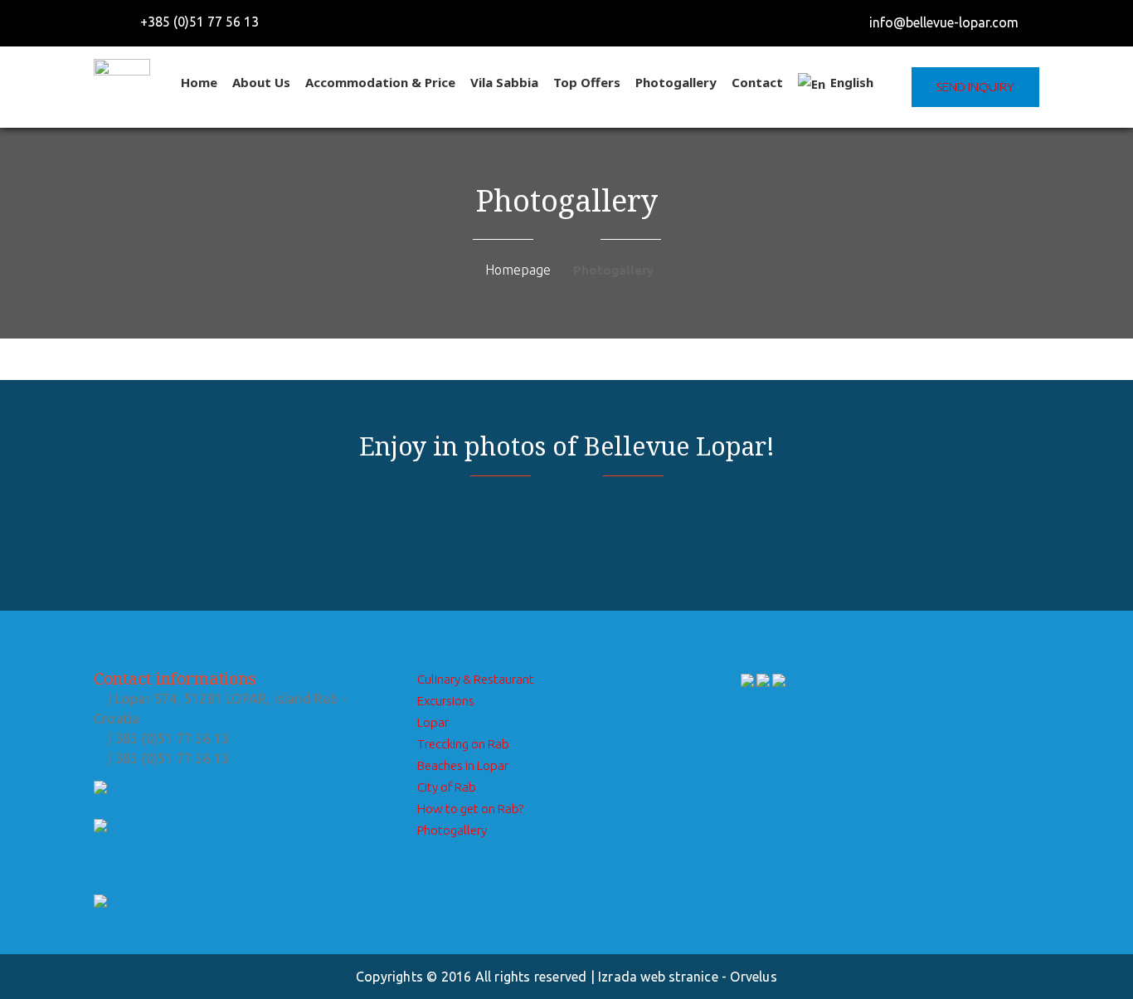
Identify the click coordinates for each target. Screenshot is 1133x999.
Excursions (445, 701)
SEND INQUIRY (975, 87)
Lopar (433, 722)
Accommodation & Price (380, 82)
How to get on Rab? (470, 809)
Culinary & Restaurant (475, 679)
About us (261, 82)
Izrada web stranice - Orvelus (687, 976)
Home (199, 82)
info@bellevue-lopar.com (944, 22)
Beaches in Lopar (462, 765)
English (851, 82)
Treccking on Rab (463, 744)
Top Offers (586, 82)
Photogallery (676, 82)
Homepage (518, 269)
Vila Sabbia (504, 82)
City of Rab (446, 787)
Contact (757, 82)
